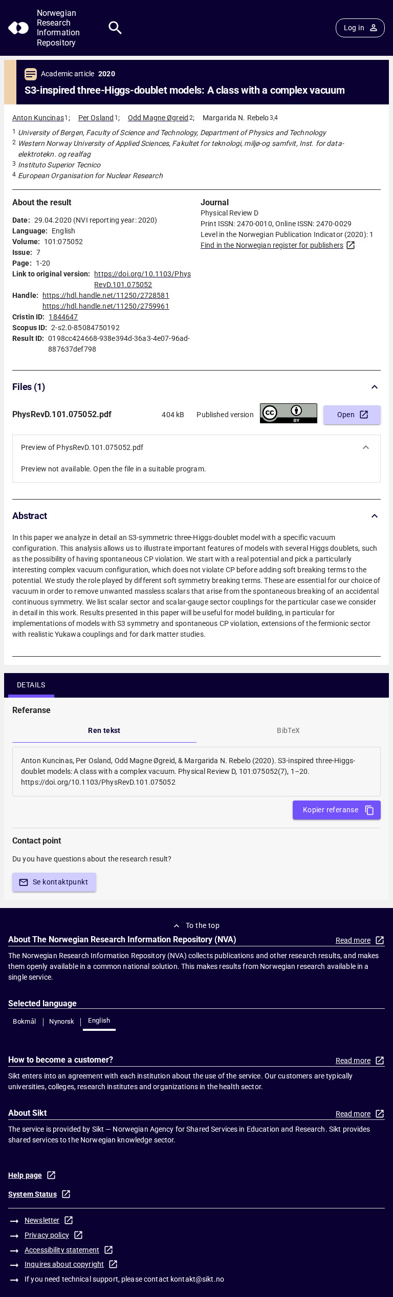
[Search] (115, 28)
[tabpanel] (196, 771)
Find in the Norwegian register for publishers (272, 245)
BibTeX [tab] (288, 730)
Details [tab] (31, 685)
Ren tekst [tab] (104, 730)
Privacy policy (47, 1235)
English (99, 1020)
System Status (32, 1194)
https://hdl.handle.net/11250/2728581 (105, 295)
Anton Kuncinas (38, 118)
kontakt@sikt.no (197, 1279)
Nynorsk (62, 1021)
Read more (353, 940)
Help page (25, 1175)
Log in (354, 28)
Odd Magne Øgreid (158, 118)
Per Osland (96, 118)
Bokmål (24, 1021)
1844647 (63, 317)
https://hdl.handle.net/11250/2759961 (105, 306)
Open (346, 414)
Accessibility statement (62, 1250)
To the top (203, 925)
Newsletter (42, 1220)
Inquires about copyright (64, 1264)
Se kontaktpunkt (60, 882)
